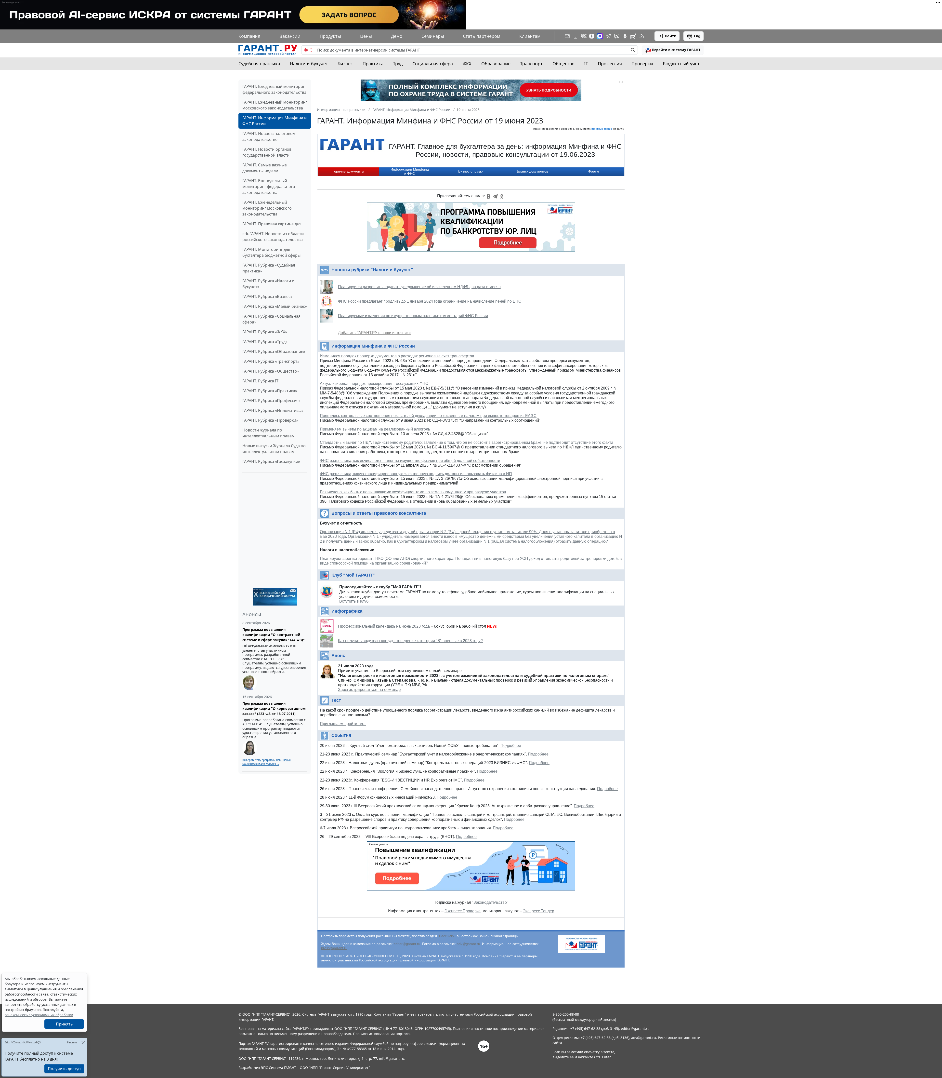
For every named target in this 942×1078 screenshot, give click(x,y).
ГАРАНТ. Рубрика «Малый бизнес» (274, 306)
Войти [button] (670, 36)
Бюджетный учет (681, 64)
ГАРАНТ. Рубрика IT (260, 381)
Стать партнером (481, 36)
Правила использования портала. (382, 1033)
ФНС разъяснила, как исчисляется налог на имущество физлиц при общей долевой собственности (410, 460)
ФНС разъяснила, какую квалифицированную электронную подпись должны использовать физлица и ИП (416, 474)
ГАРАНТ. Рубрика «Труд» (265, 341)
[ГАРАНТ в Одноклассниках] (625, 36)
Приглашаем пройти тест (343, 724)
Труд (398, 64)
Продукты (330, 36)
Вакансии (290, 36)
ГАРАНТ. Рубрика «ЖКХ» (264, 332)
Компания (249, 36)
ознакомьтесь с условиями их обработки (39, 1014)
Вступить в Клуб (353, 601)
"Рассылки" (447, 936)
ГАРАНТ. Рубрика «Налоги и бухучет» (268, 283)
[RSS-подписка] (642, 36)
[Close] (83, 1042)
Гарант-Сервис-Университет (344, 1067)
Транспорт (531, 64)
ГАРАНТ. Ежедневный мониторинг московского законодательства (274, 105)
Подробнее (510, 745)
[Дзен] (591, 36)
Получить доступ (64, 1068)
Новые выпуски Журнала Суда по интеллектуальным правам (274, 448)
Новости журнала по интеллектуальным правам (268, 433)
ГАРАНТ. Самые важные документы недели (264, 168)
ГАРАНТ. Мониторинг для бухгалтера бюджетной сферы (271, 252)
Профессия (610, 64)
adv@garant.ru (468, 944)
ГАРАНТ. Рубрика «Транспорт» (270, 361)
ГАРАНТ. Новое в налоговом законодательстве (269, 136)
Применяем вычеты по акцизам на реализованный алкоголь (375, 429)
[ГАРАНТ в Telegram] (608, 36)
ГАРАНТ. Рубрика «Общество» (270, 371)
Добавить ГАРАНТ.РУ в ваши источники (374, 333)
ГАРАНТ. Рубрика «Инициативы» (272, 410)
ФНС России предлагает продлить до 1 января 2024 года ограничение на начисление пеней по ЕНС (429, 301)
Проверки (642, 64)
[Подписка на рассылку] (567, 36)
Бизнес (345, 64)
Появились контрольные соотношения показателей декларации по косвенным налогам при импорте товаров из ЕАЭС (428, 416)
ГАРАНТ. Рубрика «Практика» (269, 390)
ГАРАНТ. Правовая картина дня (271, 224)
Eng (697, 36)
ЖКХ (466, 64)
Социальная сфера (432, 64)
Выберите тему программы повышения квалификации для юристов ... (266, 761)
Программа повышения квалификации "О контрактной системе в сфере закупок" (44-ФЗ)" (273, 634)
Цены (366, 36)
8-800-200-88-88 (565, 1014)
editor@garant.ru (407, 944)
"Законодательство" (490, 902)
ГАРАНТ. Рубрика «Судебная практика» (268, 268)
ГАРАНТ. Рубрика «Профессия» (271, 400)
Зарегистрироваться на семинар (369, 689)
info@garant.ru (391, 1058)
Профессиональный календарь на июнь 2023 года (384, 626)
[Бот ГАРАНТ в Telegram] (617, 36)
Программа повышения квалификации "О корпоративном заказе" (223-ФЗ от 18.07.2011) (274, 708)
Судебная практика (259, 64)
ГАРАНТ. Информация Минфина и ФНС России (274, 120)
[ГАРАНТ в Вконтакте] (584, 36)
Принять (64, 1024)
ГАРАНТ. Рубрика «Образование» (273, 351)
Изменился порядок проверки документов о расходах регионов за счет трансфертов (397, 356)
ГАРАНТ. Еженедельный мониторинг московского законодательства (267, 208)
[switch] (308, 50)
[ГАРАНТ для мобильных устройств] (575, 36)
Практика (373, 64)
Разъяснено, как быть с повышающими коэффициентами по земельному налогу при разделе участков (413, 492)
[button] (673, 50)
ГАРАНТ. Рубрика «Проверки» (270, 420)
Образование (495, 64)
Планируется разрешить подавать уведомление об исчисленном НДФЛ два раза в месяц (419, 287)
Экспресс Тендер (538, 911)
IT (586, 64)
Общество (563, 64)
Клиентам (529, 36)
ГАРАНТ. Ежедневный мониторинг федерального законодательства (274, 89)
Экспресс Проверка (463, 911)
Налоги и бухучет (309, 64)
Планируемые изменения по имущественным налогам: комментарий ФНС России (413, 316)
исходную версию (602, 128)
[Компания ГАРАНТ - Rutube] (633, 36)
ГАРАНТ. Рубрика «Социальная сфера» (271, 319)
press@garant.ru (334, 948)
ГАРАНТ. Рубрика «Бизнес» (267, 296)
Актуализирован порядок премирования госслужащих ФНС (374, 383)
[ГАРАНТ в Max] (600, 36)
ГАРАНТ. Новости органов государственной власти (266, 152)
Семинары (432, 36)
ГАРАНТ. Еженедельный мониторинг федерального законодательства (268, 186)
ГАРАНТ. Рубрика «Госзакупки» (271, 461)
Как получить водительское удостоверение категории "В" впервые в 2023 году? (410, 641)
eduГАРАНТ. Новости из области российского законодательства (273, 236)
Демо (396, 36)
